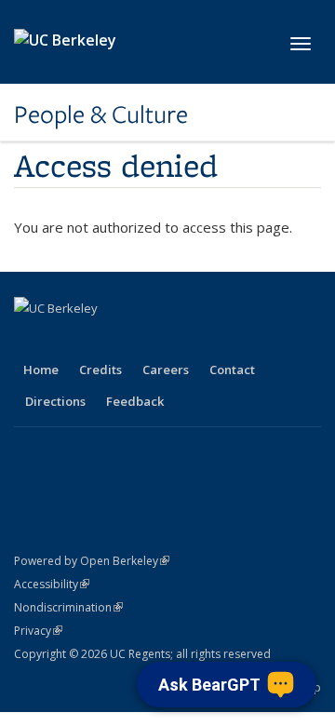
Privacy (38, 631)
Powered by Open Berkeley (91, 561)
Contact (232, 369)
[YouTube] (139, 340)
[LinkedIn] (103, 340)
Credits (100, 369)
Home (41, 369)
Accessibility (51, 584)
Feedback (135, 401)
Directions (55, 401)
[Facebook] (30, 340)
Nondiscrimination (68, 607)
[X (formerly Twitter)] (67, 340)
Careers (165, 369)
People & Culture (101, 114)
